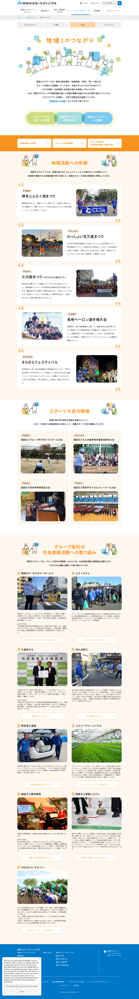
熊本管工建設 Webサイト (40, 784)
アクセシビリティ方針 (76, 982)
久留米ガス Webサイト (41, 716)
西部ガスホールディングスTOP (28, 949)
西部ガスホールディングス (65, 952)
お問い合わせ (95, 3)
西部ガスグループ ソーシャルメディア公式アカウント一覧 (114, 953)
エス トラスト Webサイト (95, 640)
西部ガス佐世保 (61, 965)
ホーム (19, 17)
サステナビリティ (30, 17)
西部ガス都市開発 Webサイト (40, 857)
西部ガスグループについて (26, 952)
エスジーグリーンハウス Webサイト (95, 784)
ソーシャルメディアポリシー (98, 982)
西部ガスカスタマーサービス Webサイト (41, 640)
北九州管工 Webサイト (95, 716)
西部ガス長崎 (60, 962)
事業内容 (20, 956)
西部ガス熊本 (60, 959)
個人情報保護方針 (58, 982)
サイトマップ (64, 985)
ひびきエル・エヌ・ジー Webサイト (40, 930)
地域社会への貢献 (58, 101)
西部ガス (59, 955)
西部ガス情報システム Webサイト (95, 857)
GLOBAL (85, 3)
